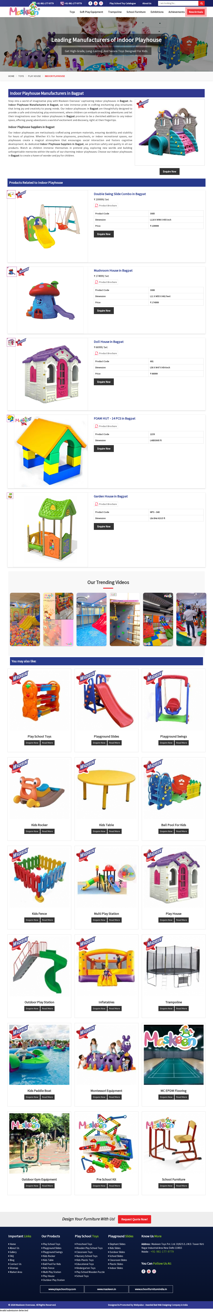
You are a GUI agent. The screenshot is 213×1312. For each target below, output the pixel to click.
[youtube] (96, 3)
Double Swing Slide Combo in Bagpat (120, 194)
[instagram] (101, 3)
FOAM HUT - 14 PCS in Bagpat (114, 418)
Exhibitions (157, 11)
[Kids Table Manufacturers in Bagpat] (106, 789)
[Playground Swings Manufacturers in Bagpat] (174, 700)
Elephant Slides (117, 1244)
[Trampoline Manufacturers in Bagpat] (174, 966)
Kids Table (48, 1260)
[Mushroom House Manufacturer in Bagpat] (50, 300)
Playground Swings (52, 1252)
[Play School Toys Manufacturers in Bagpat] (39, 700)
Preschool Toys (84, 1244)
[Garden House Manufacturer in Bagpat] (50, 530)
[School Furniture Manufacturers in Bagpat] (174, 1143)
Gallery (13, 1252)
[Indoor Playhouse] (170, 132)
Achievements (177, 11)
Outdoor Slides (117, 1252)
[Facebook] (90, 3)
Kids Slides (115, 1248)
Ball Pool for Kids (51, 1264)
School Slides (116, 1256)
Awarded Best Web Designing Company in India (166, 1305)
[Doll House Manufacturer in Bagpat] (51, 374)
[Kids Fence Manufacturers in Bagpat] (39, 878)
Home (11, 76)
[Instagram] (25, 619)
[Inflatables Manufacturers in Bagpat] (106, 966)
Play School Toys (51, 1244)
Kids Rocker (48, 1256)
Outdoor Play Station (53, 1280)
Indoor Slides (116, 1268)
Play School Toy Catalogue (123, 3)
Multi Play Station (51, 1272)
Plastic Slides (116, 1264)
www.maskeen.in (106, 1289)
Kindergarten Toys (86, 1268)
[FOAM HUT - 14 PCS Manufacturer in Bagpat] (51, 451)
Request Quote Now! (134, 1219)
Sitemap (13, 1268)
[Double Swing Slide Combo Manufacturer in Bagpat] (51, 226)
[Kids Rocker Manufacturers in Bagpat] (39, 789)
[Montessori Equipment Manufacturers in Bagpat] (106, 1055)
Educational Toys (85, 1264)
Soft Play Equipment (91, 11)
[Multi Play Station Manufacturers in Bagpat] (106, 878)
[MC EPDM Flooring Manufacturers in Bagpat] (174, 1055)
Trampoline (115, 11)
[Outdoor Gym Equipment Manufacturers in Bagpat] (39, 1143)
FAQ (11, 1256)
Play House (34, 76)
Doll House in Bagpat (109, 342)
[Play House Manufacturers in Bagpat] (174, 878)
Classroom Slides (118, 1260)
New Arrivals (196, 11)
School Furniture (136, 11)
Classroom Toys (84, 1252)
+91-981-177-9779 (45, 3)
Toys (72, 11)
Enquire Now (103, 234)
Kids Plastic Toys (85, 1260)
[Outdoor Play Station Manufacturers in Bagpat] (39, 966)
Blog (11, 1260)
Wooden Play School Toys (89, 1248)
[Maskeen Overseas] (24, 10)
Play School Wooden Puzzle (90, 1272)
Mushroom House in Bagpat (113, 270)
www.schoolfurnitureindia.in (151, 1289)
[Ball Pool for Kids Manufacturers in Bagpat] (174, 789)
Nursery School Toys (87, 1256)
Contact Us (15, 1264)
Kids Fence (48, 1268)
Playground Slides (51, 1248)
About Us (146, 3)
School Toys (82, 1276)
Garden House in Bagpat (111, 496)
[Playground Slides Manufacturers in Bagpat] (106, 700)
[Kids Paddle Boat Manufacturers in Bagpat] (39, 1055)
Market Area (15, 1272)
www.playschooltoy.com (62, 1289)
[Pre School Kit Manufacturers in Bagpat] (106, 1143)
